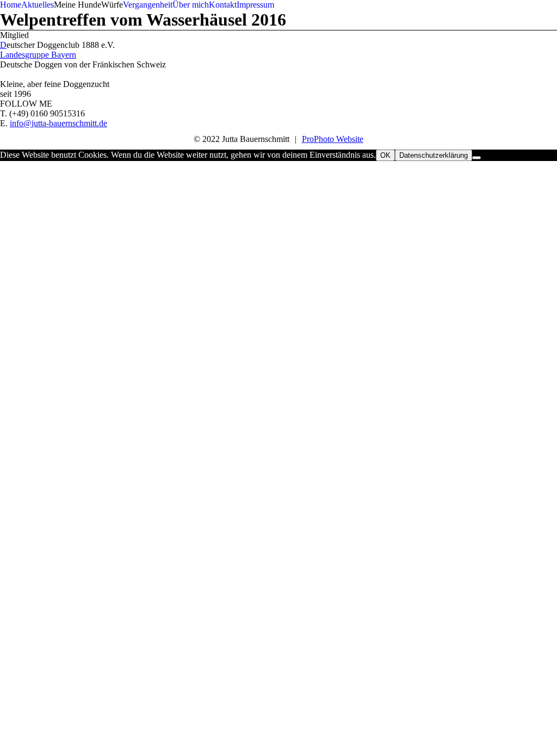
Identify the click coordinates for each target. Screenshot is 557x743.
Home (10, 4)
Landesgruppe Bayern (38, 54)
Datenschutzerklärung (433, 155)
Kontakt (223, 4)
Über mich (190, 4)
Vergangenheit (147, 4)
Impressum (255, 4)
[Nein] (476, 157)
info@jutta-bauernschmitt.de (58, 123)
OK (385, 155)
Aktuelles (37, 4)
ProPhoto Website (332, 139)
